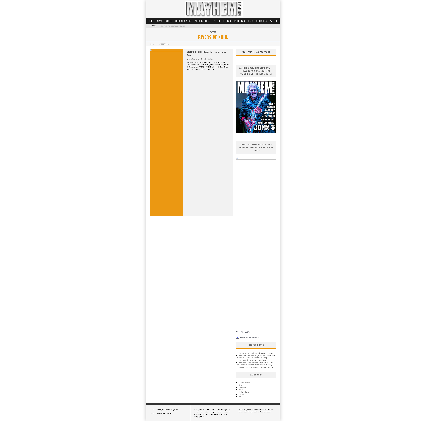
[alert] (256, 337)
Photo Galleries (202, 21)
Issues (169, 21)
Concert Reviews (183, 21)
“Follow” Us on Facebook (256, 52)
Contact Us (261, 21)
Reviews (227, 21)
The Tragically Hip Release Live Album (173, 26)
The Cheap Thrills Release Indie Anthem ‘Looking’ (256, 353)
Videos (217, 21)
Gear (250, 21)
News (159, 21)
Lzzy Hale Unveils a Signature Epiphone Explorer (256, 367)
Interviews (239, 21)
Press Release (193, 59)
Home (151, 21)
